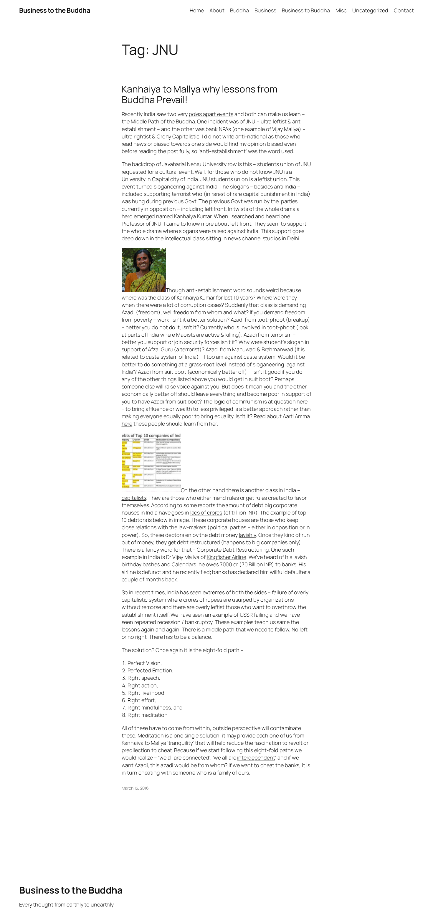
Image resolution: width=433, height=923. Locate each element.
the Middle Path (141, 121)
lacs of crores (206, 512)
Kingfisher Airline (226, 556)
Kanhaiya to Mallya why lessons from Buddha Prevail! (200, 94)
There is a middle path (208, 629)
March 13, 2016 (135, 788)
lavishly (247, 534)
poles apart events (211, 114)
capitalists (134, 497)
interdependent (256, 757)
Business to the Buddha (54, 10)
